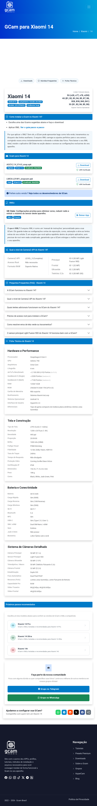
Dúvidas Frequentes (49, 81)
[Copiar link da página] (88, 712)
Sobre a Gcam (81, 763)
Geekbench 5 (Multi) (16, 380)
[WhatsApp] (10, 777)
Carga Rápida (13, 497)
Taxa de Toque (13, 453)
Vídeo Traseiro (13, 587)
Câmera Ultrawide (15, 561)
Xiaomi (84, 31)
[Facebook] (6, 777)
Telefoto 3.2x (58, 273)
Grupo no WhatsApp (49, 698)
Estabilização (13, 572)
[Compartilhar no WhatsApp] (58, 712)
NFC (9, 517)
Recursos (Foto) (14, 580)
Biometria (12, 536)
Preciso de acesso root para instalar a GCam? (27, 316)
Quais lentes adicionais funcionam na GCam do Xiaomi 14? (33, 307)
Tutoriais (79, 748)
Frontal (55, 265)
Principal (56, 260)
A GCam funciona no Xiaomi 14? (21, 290)
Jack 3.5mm (12, 532)
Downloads (27, 81)
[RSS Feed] (31, 777)
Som (9, 528)
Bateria (11, 494)
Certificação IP (13, 465)
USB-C (10, 520)
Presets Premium (83, 753)
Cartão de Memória (15, 391)
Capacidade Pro (14, 584)
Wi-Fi (10, 509)
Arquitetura (12, 365)
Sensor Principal (14, 557)
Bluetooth (12, 513)
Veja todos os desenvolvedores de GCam (48, 193)
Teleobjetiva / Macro (16, 564)
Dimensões (12, 469)
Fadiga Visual (13, 446)
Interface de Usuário (16, 403)
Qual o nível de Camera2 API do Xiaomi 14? (26, 299)
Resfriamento (13, 395)
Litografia (11, 368)
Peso (10, 473)
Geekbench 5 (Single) (16, 376)
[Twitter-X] (23, 777)
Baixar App (84, 215)
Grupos (78, 768)
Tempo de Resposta (15, 457)
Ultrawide (56, 269)
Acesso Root (13, 262)
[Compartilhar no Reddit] (70, 712)
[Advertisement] (48, 57)
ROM (9, 388)
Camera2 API (14, 258)
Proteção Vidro (14, 461)
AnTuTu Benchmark (15, 372)
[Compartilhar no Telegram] (64, 712)
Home (75, 31)
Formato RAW (14, 266)
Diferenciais (12, 407)
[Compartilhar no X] (76, 712)
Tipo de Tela (13, 427)
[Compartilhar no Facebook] (82, 712)
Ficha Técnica (70, 81)
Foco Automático (14, 576)
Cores (10, 476)
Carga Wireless (14, 505)
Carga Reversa (13, 501)
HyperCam (80, 773)
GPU (9, 361)
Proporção (12, 438)
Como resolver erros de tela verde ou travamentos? (29, 324)
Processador (13, 357)
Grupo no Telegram (50, 689)
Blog (77, 778)
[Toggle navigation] (88, 6)
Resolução (12, 431)
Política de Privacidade (79, 799)
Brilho (10, 442)
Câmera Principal (14, 553)
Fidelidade (12, 450)
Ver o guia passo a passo (32, 127)
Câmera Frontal (14, 568)
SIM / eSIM (12, 524)
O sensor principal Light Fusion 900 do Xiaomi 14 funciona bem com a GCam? (42, 333)
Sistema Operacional (16, 399)
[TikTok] (18, 777)
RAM (9, 384)
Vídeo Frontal (13, 591)
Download (84, 165)
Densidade (12, 434)
